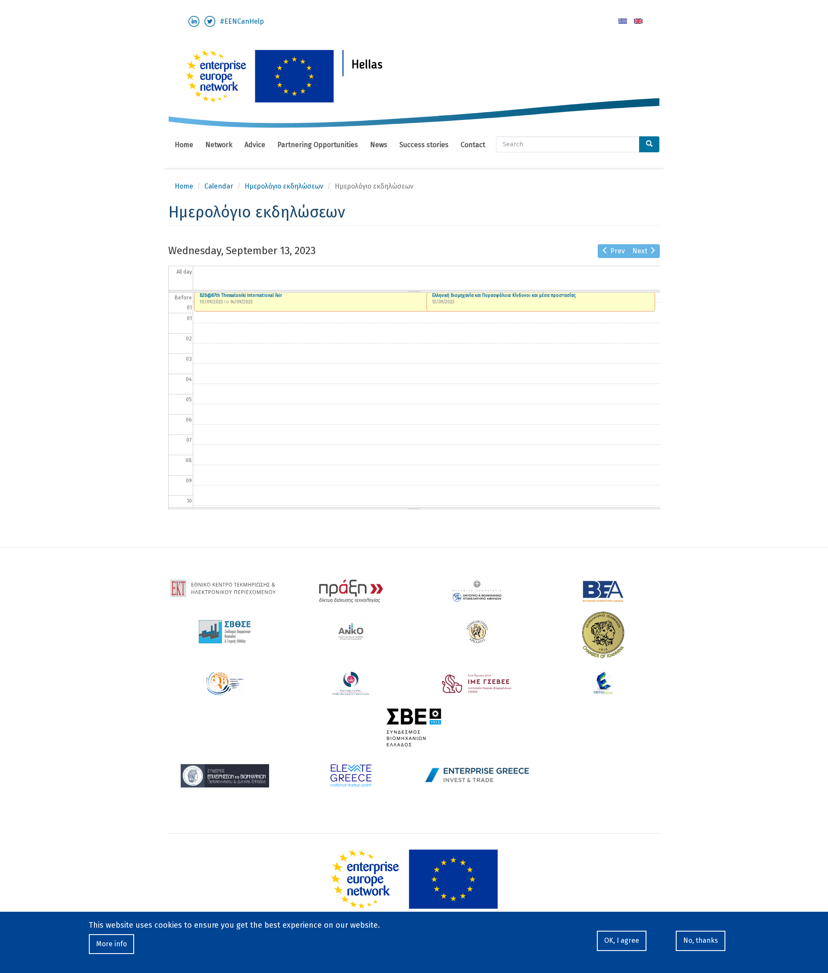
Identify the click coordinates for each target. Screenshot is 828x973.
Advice (255, 145)
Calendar (218, 186)
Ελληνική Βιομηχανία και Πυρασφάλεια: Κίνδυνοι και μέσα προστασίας (504, 295)
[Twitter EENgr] (210, 21)
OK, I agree (621, 940)
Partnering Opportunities (317, 145)
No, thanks (700, 940)
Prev (617, 251)
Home (184, 145)
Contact (473, 145)
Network (218, 145)
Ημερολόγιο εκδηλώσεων (284, 186)
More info (111, 944)
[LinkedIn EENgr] (194, 21)
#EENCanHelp (242, 21)
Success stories (423, 145)
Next (639, 251)
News (378, 145)
